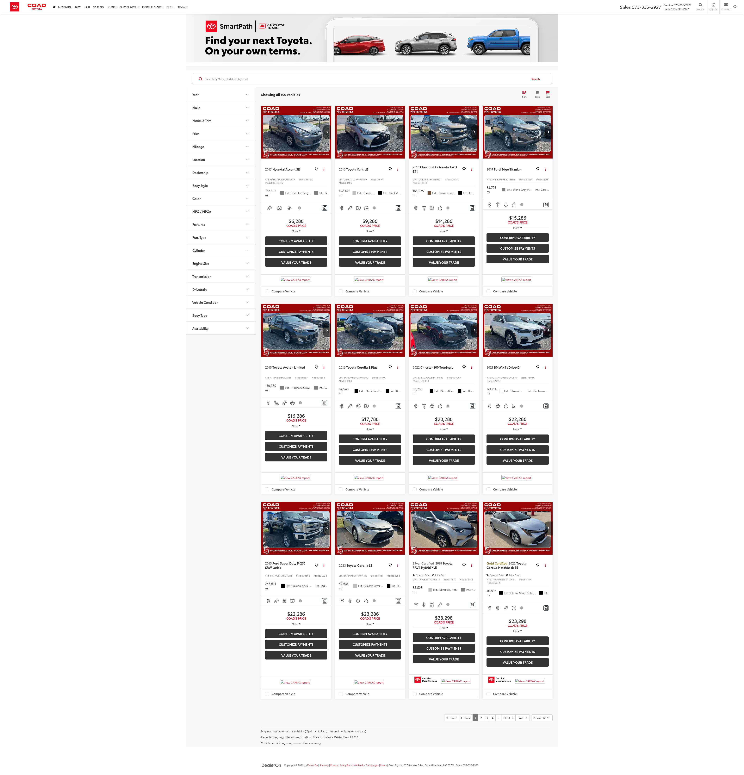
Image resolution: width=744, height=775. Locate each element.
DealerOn (312, 765)
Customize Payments (296, 251)
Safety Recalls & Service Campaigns (359, 765)
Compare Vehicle (283, 291)
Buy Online (65, 7)
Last (522, 718)
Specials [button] (98, 7)
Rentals (182, 7)
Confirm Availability (296, 241)
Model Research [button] (152, 7)
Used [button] (87, 7)
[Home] (54, 7)
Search (535, 79)
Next (507, 718)
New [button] (78, 7)
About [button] (170, 7)
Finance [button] (112, 7)
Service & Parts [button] (129, 7)
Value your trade (296, 262)
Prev (466, 718)
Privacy (334, 765)
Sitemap (324, 765)
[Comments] (324, 208)
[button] (327, 132)
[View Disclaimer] (299, 208)
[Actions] (323, 169)
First (452, 718)
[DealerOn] (271, 765)
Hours (383, 765)
